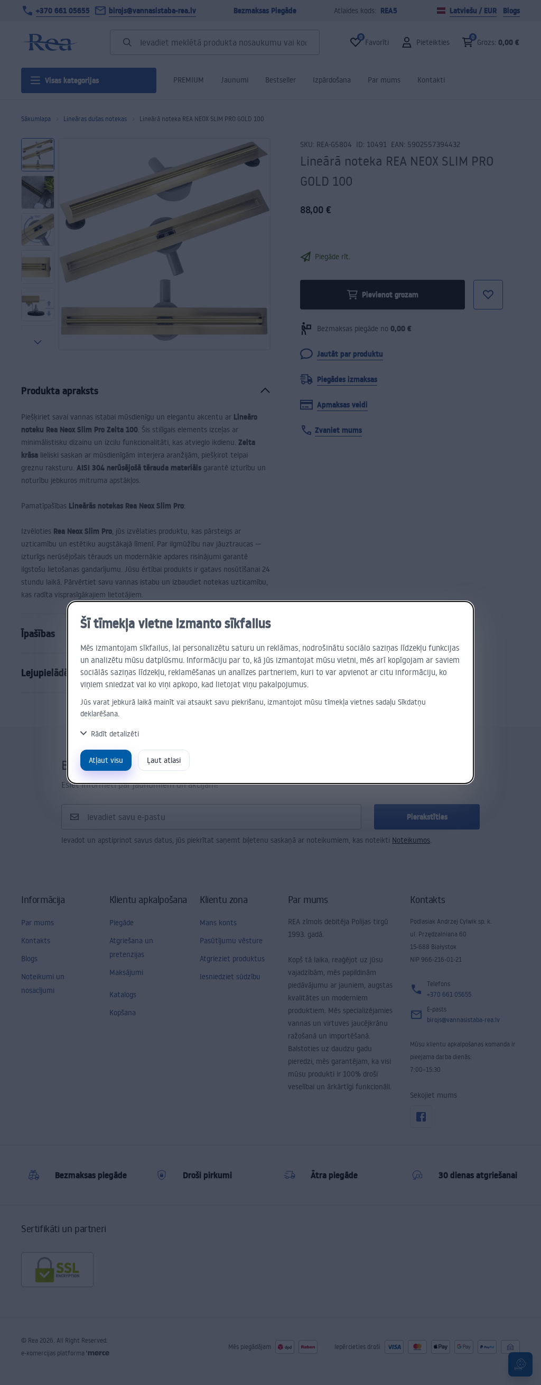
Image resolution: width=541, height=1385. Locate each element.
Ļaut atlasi (164, 760)
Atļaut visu (106, 760)
